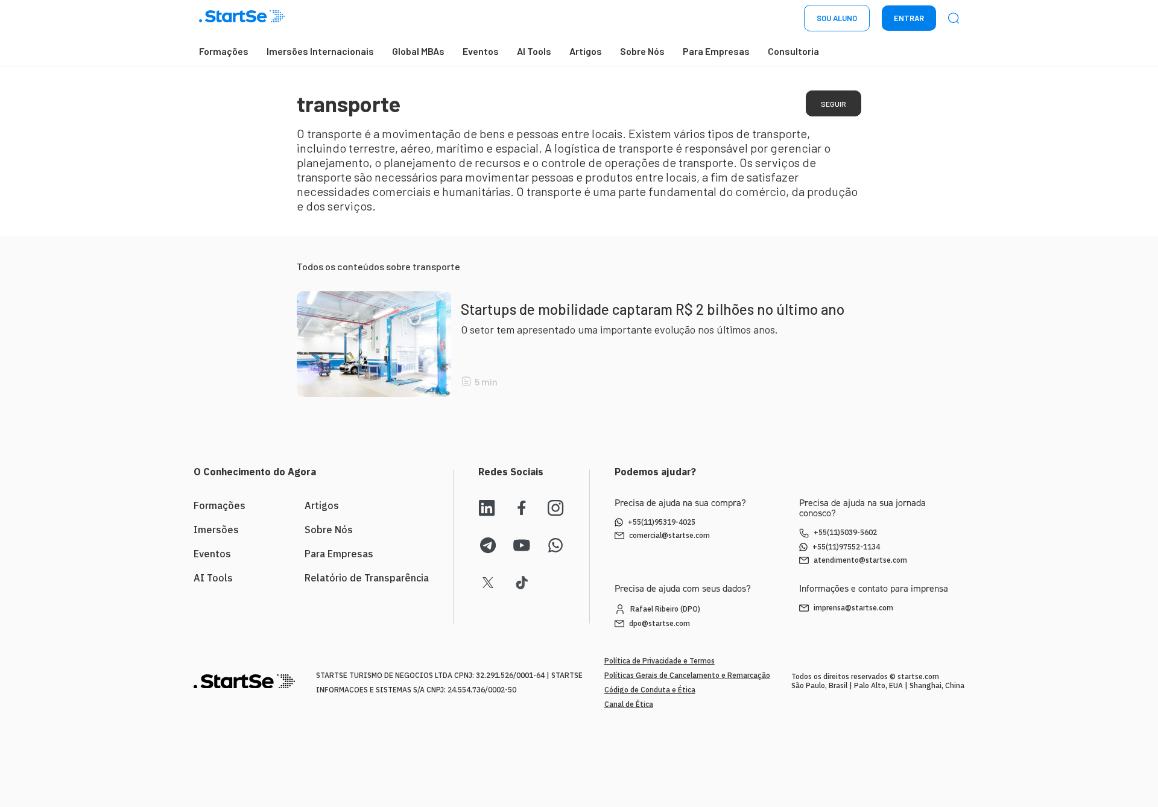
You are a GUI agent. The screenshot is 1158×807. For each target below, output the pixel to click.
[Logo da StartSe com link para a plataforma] (242, 18)
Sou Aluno (837, 18)
